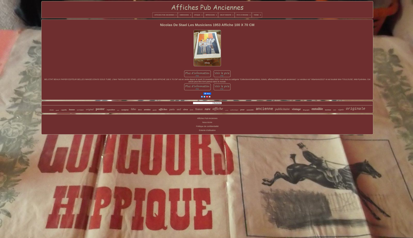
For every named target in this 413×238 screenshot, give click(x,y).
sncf (179, 109)
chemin (51, 110)
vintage (296, 109)
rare (207, 109)
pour (242, 109)
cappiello (64, 110)
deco (140, 110)
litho (133, 109)
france (199, 109)
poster (100, 109)
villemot (80, 110)
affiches (163, 109)
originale (355, 109)
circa (185, 109)
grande (155, 110)
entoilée (317, 109)
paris (172, 109)
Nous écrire (207, 122)
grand (57, 110)
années (147, 110)
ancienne (264, 109)
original (90, 109)
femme (72, 109)
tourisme (328, 110)
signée (341, 109)
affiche (218, 109)
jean (191, 110)
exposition (111, 110)
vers (334, 110)
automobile (250, 110)
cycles (226, 110)
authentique (234, 110)
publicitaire (282, 109)
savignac (125, 110)
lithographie (306, 110)
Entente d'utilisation (207, 130)
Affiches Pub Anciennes (207, 118)
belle (118, 110)
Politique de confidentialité (207, 126)
